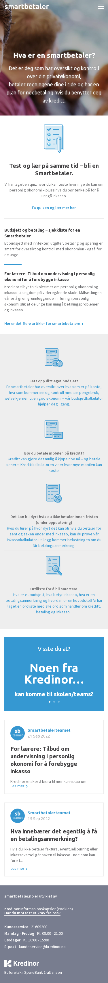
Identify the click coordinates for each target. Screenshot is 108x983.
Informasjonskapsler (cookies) (46, 908)
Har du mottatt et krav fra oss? (32, 913)
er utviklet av (30, 896)
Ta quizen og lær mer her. (54, 208)
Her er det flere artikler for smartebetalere (42, 323)
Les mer (17, 786)
